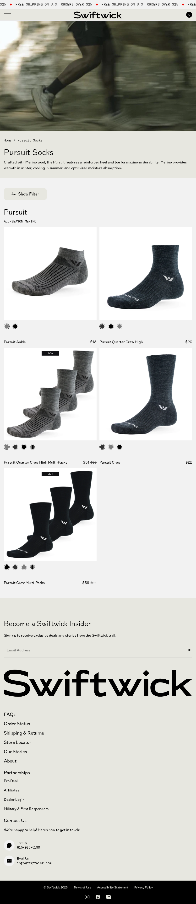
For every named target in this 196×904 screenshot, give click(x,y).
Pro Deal (11, 780)
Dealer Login (14, 799)
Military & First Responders (26, 808)
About (10, 761)
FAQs (10, 714)
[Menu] (7, 14)
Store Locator (17, 742)
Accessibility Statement (112, 887)
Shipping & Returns (24, 733)
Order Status (17, 723)
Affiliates (11, 790)
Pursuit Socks (30, 140)
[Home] (98, 14)
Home (7, 140)
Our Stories (15, 751)
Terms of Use (82, 887)
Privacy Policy (143, 887)
